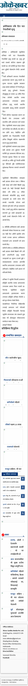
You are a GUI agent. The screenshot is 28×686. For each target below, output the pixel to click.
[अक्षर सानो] (4, 44)
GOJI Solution (12, 682)
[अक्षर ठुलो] (7, 44)
